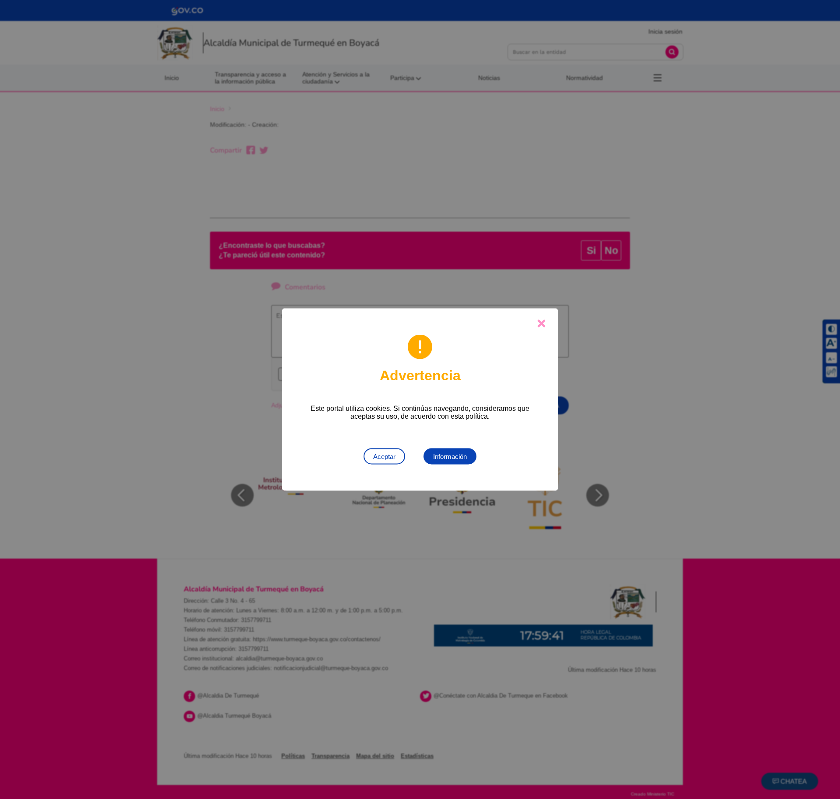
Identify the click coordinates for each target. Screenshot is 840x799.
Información (450, 456)
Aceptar (384, 456)
